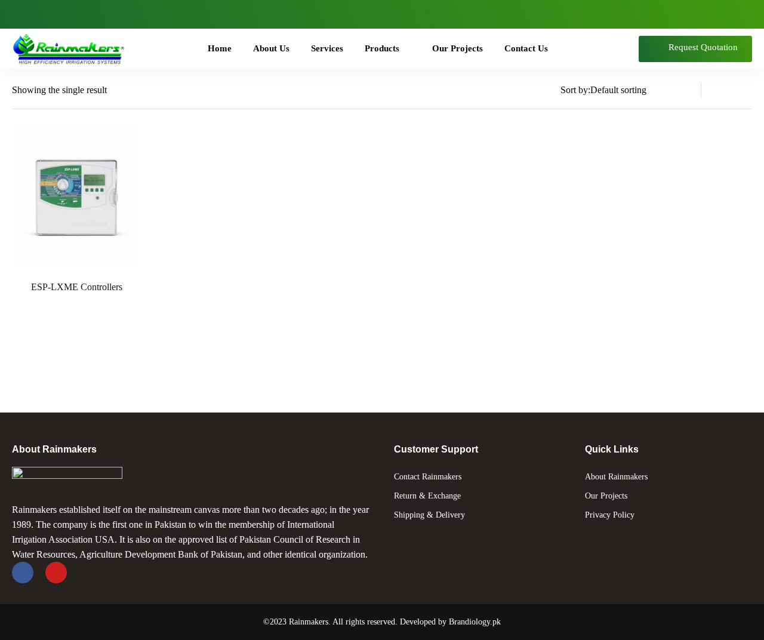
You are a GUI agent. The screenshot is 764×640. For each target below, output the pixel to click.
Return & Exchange (427, 495)
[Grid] (745, 90)
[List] (722, 90)
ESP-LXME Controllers (76, 287)
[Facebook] (23, 14)
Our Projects (606, 495)
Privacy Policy (609, 514)
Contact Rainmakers (427, 476)
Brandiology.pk (475, 621)
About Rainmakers (616, 476)
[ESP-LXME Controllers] (76, 197)
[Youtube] (49, 14)
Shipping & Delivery (429, 514)
